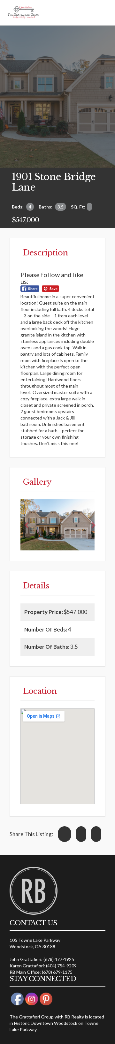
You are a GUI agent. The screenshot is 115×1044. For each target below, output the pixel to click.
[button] (26, 524)
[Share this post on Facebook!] (64, 834)
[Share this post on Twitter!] (81, 834)
